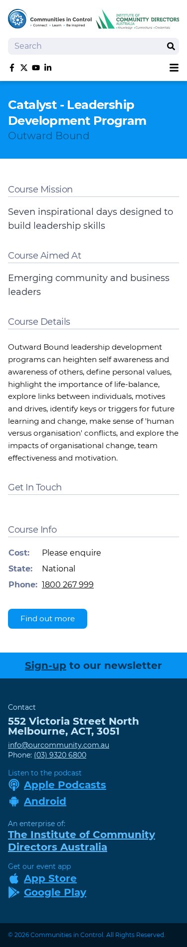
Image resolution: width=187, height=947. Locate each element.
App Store (50, 878)
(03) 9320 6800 (60, 755)
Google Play (55, 892)
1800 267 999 (68, 584)
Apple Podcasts (65, 785)
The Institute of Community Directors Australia (81, 841)
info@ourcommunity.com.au (58, 745)
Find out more (47, 618)
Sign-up (45, 665)
